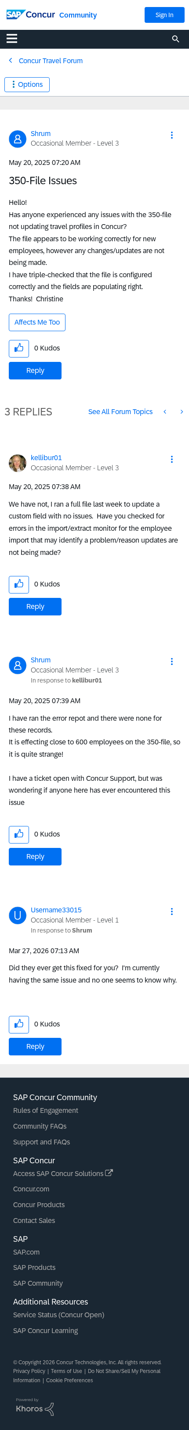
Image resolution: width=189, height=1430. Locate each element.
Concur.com (31, 1189)
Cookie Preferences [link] (69, 1380)
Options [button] (30, 84)
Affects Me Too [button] (37, 322)
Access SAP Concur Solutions (59, 1173)
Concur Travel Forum (51, 60)
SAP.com (26, 1252)
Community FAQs (39, 1126)
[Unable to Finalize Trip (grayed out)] (181, 412)
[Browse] (16, 38)
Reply (35, 370)
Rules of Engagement (45, 1110)
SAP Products (34, 1267)
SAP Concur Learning (45, 1330)
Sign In (165, 14)
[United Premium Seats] (166, 412)
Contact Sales (34, 1220)
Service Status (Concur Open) (58, 1315)
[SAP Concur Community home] (31, 14)
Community (78, 15)
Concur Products (39, 1204)
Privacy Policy (29, 1371)
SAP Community (38, 1283)
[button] (171, 135)
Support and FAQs (41, 1142)
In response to (66, 680)
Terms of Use (66, 1371)
